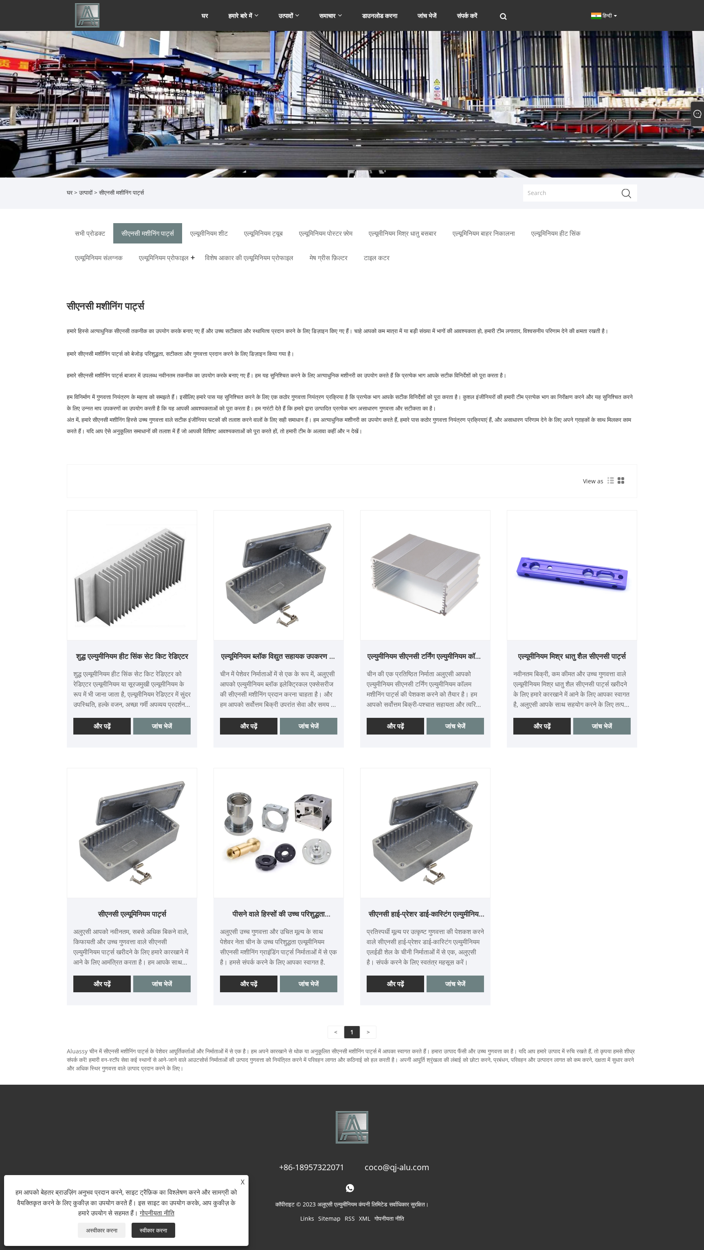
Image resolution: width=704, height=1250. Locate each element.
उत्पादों (85, 192)
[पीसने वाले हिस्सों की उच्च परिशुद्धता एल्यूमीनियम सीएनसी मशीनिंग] (278, 832)
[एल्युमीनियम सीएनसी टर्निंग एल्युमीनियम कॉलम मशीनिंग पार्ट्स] (425, 574)
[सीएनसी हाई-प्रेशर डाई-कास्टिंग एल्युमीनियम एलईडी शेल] (425, 832)
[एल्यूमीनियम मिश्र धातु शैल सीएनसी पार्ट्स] (572, 574)
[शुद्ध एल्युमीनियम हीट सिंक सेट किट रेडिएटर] (132, 574)
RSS (350, 1218)
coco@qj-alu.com (397, 1167)
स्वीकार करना (153, 1230)
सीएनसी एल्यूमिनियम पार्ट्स (132, 914)
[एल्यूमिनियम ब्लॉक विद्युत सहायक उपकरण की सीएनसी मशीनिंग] (278, 574)
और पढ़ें (102, 725)
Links (307, 1218)
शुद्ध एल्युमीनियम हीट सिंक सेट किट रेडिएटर (132, 656)
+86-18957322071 (311, 1167)
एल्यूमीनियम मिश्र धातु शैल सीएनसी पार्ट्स (572, 656)
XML (364, 1218)
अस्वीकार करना (101, 1230)
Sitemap (329, 1218)
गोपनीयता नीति (389, 1218)
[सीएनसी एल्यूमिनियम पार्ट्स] (132, 832)
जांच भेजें (162, 725)
